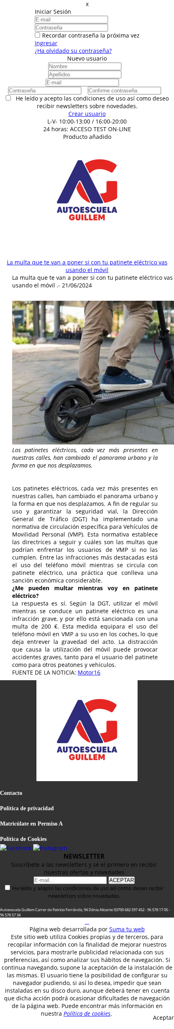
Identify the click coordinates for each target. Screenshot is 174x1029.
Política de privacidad (27, 808)
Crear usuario (87, 113)
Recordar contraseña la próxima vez (91, 35)
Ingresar (46, 43)
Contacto (11, 793)
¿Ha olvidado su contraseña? (73, 50)
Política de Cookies (23, 839)
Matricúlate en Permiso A (31, 824)
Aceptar (163, 1017)
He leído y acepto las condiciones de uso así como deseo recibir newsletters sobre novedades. (87, 891)
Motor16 (89, 672)
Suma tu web (127, 929)
